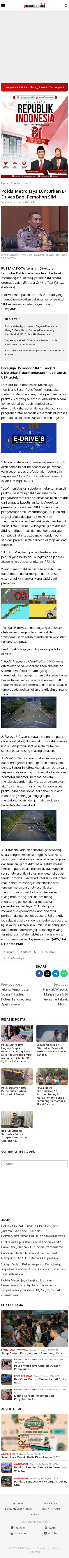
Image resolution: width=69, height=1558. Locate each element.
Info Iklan (51, 1503)
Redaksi (18, 1503)
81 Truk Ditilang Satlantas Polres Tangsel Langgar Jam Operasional (15, 1135)
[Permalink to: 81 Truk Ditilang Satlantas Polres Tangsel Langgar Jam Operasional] (17, 1119)
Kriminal (19, 1359)
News (12, 1350)
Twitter (52, 1527)
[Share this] (39, 973)
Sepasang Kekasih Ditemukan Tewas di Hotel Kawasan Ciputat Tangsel (51, 1049)
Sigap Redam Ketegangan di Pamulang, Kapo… (33, 1353)
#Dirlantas (9, 952)
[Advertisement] (34, 47)
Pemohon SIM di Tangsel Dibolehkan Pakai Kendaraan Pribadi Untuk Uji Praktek (33, 372)
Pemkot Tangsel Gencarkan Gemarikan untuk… (40, 1469)
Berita (4, 1350)
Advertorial (8, 1454)
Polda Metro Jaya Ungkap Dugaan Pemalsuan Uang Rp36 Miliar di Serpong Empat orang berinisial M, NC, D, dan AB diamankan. (31, 330)
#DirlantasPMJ (28, 952)
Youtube (52, 1533)
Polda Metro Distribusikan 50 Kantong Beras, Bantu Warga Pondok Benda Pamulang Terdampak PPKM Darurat (50, 1096)
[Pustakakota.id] (34, 5)
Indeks (34, 1514)
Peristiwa (22, 1350)
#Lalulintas (48, 952)
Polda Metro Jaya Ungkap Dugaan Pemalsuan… (37, 1367)
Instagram (20, 1533)
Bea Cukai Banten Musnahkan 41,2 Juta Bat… (40, 1381)
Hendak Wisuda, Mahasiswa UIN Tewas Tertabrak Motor (55, 994)
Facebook (20, 1527)
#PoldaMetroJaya (13, 958)
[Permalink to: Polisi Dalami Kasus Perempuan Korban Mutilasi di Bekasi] (17, 1076)
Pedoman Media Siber (18, 1508)
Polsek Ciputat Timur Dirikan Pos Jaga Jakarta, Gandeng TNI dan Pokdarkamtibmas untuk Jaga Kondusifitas (33, 1231)
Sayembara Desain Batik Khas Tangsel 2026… (32, 1457)
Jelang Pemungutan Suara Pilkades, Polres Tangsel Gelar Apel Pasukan (17, 994)
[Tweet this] (47, 973)
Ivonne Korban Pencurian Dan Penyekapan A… (34, 1397)
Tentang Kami (50, 1508)
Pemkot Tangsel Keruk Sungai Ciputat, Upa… (40, 1483)
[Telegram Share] (55, 973)
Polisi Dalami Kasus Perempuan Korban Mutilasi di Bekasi (13, 1091)
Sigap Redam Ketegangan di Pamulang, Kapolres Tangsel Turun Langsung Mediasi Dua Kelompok (33, 1269)
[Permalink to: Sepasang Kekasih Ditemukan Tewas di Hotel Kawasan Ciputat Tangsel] (52, 1033)
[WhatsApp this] (64, 973)
